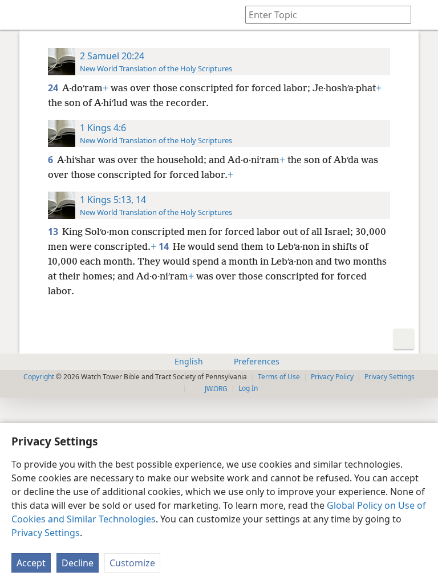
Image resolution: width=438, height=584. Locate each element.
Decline (78, 563)
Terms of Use (279, 376)
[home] (17, 14)
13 (54, 231)
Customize (132, 563)
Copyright (38, 377)
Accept (31, 563)
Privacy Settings (45, 532)
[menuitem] (17, 14)
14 (165, 246)
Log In (248, 388)
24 (54, 88)
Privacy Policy (332, 376)
